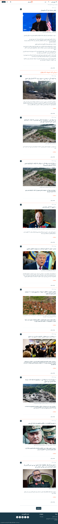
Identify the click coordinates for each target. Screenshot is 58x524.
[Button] (52, 68)
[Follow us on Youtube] (22, 517)
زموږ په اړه (41, 516)
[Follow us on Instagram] (20, 517)
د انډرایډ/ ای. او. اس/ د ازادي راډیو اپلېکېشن (51, 519)
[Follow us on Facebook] (28, 517)
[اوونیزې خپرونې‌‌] (7, 2)
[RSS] (17, 517)
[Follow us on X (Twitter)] (25, 517)
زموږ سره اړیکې (54, 516)
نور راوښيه (39, 508)
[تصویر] (10, 2)
